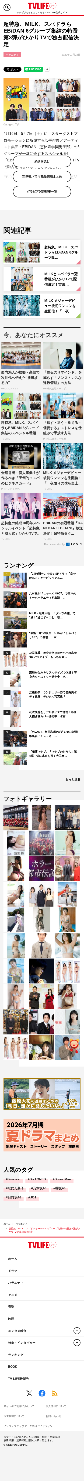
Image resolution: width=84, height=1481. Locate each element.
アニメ (12, 1295)
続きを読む (42, 161)
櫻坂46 (60, 1188)
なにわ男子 (16, 1188)
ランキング (15, 1355)
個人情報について (56, 1406)
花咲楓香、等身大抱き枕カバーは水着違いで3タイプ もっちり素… (53, 655)
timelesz (14, 1179)
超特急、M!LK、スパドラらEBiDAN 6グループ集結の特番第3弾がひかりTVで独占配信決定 (44, 1230)
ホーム (7, 1224)
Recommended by (55, 544)
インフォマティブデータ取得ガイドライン (28, 1426)
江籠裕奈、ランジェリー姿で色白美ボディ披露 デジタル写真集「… (53, 694)
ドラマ (12, 1271)
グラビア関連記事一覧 (42, 191)
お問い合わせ (53, 1416)
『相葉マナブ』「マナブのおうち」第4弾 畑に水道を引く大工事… (53, 753)
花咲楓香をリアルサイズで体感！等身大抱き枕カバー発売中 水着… (53, 714)
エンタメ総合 (17, 1331)
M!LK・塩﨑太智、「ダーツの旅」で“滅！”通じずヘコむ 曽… (52, 615)
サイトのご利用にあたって (19, 1406)
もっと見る (72, 779)
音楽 (11, 1306)
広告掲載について (14, 1416)
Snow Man (63, 1179)
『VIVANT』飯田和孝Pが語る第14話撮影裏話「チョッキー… (53, 734)
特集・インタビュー (21, 1342)
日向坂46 (14, 1197)
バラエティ (21, 1224)
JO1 (33, 1197)
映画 (11, 1319)
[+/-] (77, 1330)
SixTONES (38, 1179)
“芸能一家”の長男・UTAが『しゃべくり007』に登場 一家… (53, 635)
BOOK (12, 1366)
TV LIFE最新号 (18, 1379)
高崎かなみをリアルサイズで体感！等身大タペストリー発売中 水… (53, 674)
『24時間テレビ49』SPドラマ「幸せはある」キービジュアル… (52, 576)
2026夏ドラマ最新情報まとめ (42, 176)
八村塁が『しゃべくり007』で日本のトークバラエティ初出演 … (52, 595)
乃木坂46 (39, 1188)
